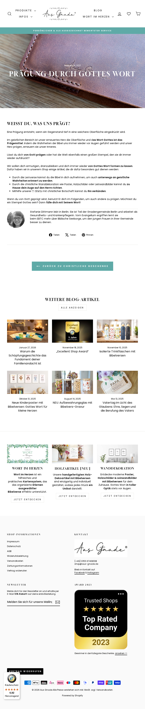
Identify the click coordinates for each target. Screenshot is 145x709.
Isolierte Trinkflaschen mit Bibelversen (117, 353)
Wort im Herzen (97, 16)
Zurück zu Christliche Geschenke (75, 266)
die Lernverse (29, 177)
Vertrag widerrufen (17, 570)
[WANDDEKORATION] (117, 454)
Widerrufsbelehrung (17, 556)
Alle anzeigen (72, 307)
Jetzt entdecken (27, 499)
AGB (9, 551)
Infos (24, 16)
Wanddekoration (48, 184)
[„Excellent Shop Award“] (72, 331)
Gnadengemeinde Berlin (102, 212)
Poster (68, 184)
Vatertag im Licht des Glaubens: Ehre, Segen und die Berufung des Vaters (117, 407)
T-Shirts (37, 191)
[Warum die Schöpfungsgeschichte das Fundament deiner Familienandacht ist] (27, 331)
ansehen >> (121, 653)
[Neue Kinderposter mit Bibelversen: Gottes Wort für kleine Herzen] (27, 382)
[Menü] (18, 674)
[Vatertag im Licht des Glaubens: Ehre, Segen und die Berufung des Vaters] (117, 382)
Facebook (79, 572)
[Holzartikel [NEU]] (72, 454)
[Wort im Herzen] (27, 454)
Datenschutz (14, 546)
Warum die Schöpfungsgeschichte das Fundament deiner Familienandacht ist (27, 357)
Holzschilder (80, 184)
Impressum (13, 541)
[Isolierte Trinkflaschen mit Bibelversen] (117, 331)
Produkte (24, 10)
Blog (98, 10)
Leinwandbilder (104, 184)
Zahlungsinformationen (20, 566)
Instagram (93, 572)
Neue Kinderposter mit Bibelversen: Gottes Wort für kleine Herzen (27, 407)
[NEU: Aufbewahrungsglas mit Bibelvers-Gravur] (72, 382)
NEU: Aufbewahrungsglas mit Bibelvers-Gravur (72, 405)
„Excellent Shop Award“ (72, 351)
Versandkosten (15, 561)
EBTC (40, 218)
